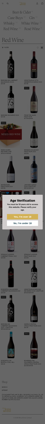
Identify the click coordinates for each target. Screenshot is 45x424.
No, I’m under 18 (23, 223)
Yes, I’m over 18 (22, 216)
